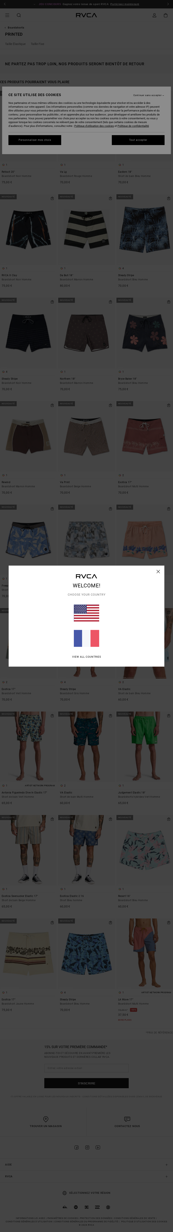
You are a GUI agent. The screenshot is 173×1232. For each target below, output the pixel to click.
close (158, 571)
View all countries (86, 656)
